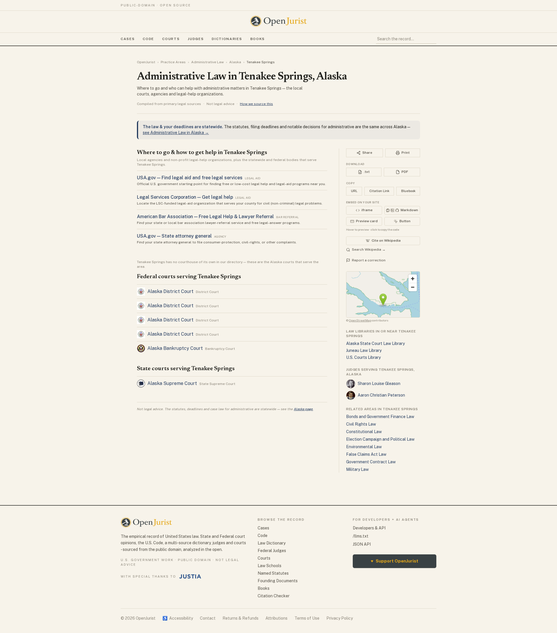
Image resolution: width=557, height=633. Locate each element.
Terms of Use (306, 618)
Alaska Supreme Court (172, 383)
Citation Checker (274, 596)
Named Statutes (273, 573)
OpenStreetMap (360, 320)
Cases (128, 39)
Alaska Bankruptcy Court (175, 348)
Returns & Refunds (240, 618)
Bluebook (408, 191)
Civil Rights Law (361, 424)
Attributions (276, 618)
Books (257, 39)
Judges (196, 39)
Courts (171, 39)
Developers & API (369, 528)
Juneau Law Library (363, 350)
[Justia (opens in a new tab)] (190, 576)
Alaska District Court (170, 291)
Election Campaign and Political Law (380, 439)
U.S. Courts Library (363, 357)
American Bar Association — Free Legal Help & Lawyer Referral (205, 216)
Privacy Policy (339, 618)
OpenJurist (146, 62)
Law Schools (269, 565)
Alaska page (303, 409)
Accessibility (177, 618)
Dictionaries (227, 39)
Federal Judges (272, 550)
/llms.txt (360, 536)
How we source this (256, 104)
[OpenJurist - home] (278, 21)
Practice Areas (173, 62)
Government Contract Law (371, 462)
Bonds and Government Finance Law (380, 416)
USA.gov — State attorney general (174, 236)
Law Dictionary (271, 543)
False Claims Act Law (366, 454)
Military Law (357, 469)
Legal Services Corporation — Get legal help (185, 197)
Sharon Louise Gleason (379, 383)
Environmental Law (364, 446)
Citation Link (379, 191)
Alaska (235, 62)
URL (354, 191)
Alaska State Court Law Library (375, 343)
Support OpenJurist (394, 560)
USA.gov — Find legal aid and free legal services (190, 177)
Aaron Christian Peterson (381, 395)
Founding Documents (278, 580)
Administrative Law (207, 62)
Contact (208, 618)
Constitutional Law (364, 431)
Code (148, 39)
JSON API (362, 544)
